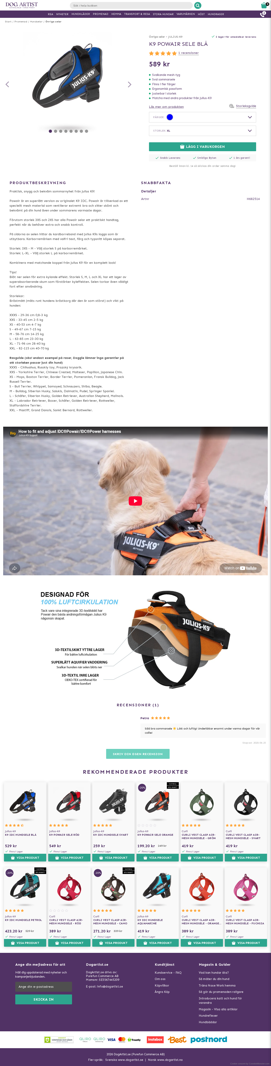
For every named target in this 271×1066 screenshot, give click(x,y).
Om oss (160, 979)
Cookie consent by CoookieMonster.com (249, 1063)
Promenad (20, 21)
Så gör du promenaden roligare (221, 992)
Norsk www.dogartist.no (165, 1060)
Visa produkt (28, 857)
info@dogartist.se (110, 986)
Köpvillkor (162, 985)
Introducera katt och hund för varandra (220, 1001)
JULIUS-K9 (175, 36)
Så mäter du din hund (214, 979)
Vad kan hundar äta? (214, 972)
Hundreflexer (208, 1015)
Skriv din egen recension (138, 754)
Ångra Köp (162, 992)
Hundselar (36, 21)
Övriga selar (53, 21)
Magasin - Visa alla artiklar (218, 1009)
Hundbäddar (208, 1022)
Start (8, 21)
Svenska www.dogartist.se (124, 1060)
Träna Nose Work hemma (217, 985)
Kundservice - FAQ (168, 972)
